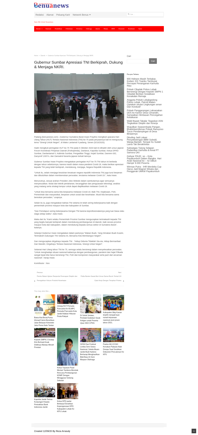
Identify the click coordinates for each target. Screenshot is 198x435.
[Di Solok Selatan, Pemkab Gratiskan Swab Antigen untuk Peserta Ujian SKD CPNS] (90, 303)
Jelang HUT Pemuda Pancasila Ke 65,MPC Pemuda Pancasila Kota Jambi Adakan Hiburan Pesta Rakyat (67, 311)
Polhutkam (69, 29)
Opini (140, 29)
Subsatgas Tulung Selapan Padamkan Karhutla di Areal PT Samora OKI (143, 150)
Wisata (106, 29)
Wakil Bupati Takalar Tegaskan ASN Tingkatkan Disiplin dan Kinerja (145, 122)
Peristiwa (79, 29)
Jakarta (97, 29)
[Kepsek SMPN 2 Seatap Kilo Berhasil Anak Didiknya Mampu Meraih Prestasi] (44, 333)
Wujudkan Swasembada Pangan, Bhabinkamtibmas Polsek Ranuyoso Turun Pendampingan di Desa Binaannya (145, 130)
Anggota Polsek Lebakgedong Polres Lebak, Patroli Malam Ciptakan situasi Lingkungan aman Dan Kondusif (144, 103)
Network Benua (80, 15)
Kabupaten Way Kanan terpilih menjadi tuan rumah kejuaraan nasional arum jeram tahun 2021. (112, 317)
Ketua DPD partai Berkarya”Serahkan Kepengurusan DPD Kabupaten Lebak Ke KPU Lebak (65, 406)
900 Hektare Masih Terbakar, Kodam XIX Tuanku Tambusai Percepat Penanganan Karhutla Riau (143, 82)
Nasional (48, 29)
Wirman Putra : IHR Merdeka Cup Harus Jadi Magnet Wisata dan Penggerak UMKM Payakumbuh (144, 169)
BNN (113, 29)
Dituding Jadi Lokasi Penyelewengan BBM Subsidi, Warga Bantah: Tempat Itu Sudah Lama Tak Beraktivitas (144, 141)
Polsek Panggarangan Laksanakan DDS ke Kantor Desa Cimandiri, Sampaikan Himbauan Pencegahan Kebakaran (145, 114)
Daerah (38, 29)
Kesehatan (131, 29)
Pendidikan (58, 29)
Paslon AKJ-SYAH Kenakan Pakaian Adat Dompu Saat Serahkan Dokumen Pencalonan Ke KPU (113, 349)
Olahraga (89, 29)
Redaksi (40, 15)
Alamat (50, 15)
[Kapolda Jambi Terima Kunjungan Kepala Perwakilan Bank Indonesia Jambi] (44, 390)
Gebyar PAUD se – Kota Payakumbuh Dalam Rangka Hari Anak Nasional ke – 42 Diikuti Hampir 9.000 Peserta (144, 159)
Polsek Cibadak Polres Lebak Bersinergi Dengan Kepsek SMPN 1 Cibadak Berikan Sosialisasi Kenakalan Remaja (145, 92)
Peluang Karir (63, 15)
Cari (129, 56)
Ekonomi (121, 29)
